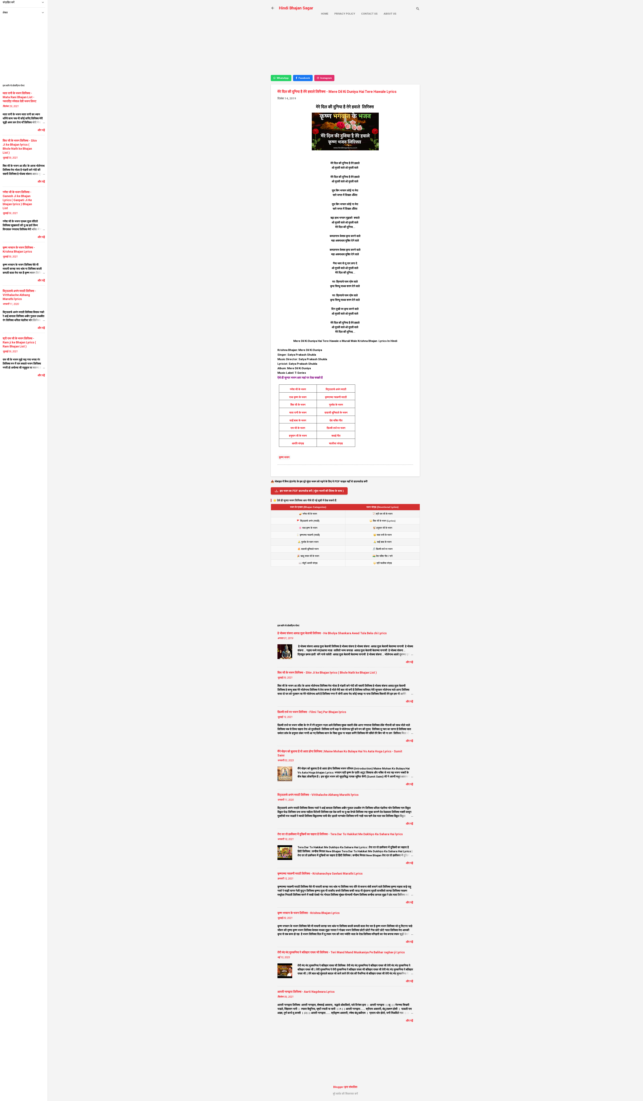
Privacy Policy (344, 13)
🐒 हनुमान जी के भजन (382, 527)
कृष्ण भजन (284, 457)
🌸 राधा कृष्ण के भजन (308, 527)
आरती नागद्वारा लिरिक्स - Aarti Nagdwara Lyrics (306, 991)
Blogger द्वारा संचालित (345, 1087)
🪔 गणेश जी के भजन (308, 513)
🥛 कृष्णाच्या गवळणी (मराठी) (308, 534)
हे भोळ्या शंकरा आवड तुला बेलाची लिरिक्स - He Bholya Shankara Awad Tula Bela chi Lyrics (332, 633)
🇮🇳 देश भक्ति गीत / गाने (382, 556)
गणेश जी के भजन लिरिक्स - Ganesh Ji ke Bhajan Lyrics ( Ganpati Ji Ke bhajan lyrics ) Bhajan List (17, 200)
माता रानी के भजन (297, 412)
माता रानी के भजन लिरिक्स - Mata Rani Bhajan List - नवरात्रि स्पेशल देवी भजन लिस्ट (19, 97)
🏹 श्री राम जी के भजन (382, 513)
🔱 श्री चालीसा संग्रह (382, 563)
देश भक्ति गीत (336, 420)
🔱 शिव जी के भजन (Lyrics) (382, 520)
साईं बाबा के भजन (298, 420)
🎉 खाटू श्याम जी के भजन (308, 556)
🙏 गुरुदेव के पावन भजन (308, 542)
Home (324, 13)
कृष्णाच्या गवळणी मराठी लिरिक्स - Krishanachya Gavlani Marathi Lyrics (320, 873)
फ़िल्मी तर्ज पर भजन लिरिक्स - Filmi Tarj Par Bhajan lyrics (311, 712)
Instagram (326, 78)
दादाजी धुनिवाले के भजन (336, 412)
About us (390, 13)
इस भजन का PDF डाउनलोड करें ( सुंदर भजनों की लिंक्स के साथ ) (312, 490)
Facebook (304, 78)
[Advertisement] (345, 48)
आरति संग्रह (298, 443)
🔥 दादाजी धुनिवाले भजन (308, 549)
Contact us (369, 13)
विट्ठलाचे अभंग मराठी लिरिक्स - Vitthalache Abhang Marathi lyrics (318, 794)
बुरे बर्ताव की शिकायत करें (345, 1093)
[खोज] (418, 9)
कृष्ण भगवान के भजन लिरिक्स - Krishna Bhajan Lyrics (308, 913)
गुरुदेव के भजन (336, 404)
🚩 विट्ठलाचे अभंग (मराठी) (308, 520)
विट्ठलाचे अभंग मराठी (336, 389)
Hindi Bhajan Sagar (296, 8)
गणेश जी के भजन (298, 389)
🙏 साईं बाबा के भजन (382, 542)
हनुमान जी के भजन (298, 435)
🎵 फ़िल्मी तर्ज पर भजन (382, 549)
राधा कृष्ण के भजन (297, 397)
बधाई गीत (336, 435)
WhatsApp (283, 78)
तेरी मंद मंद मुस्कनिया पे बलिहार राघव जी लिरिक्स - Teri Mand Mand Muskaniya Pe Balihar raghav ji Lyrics (341, 952)
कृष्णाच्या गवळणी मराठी (336, 397)
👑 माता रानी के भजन (382, 534)
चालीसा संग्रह (336, 443)
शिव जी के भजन (297, 404)
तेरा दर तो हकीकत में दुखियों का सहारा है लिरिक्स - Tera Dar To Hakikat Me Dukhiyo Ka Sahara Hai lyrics (340, 834)
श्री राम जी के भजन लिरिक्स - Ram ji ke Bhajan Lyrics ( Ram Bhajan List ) (19, 342)
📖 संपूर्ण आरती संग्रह (308, 563)
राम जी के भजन (298, 428)
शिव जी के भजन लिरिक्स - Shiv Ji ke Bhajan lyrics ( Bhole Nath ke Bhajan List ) (327, 672)
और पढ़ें (409, 662)
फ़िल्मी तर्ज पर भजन (336, 428)
